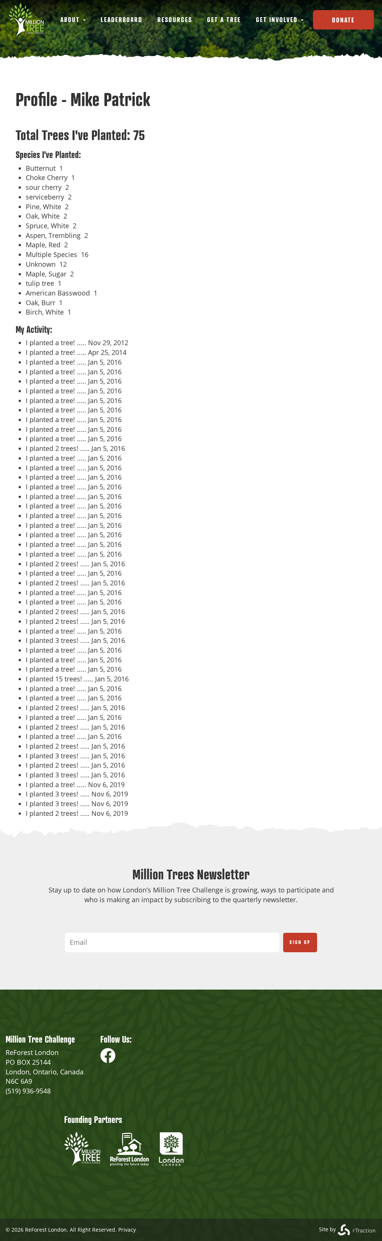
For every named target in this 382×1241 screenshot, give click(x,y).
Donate (343, 20)
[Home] (29, 20)
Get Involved (278, 19)
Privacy (127, 1229)
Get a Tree (224, 19)
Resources (174, 19)
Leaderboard (122, 19)
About (71, 19)
